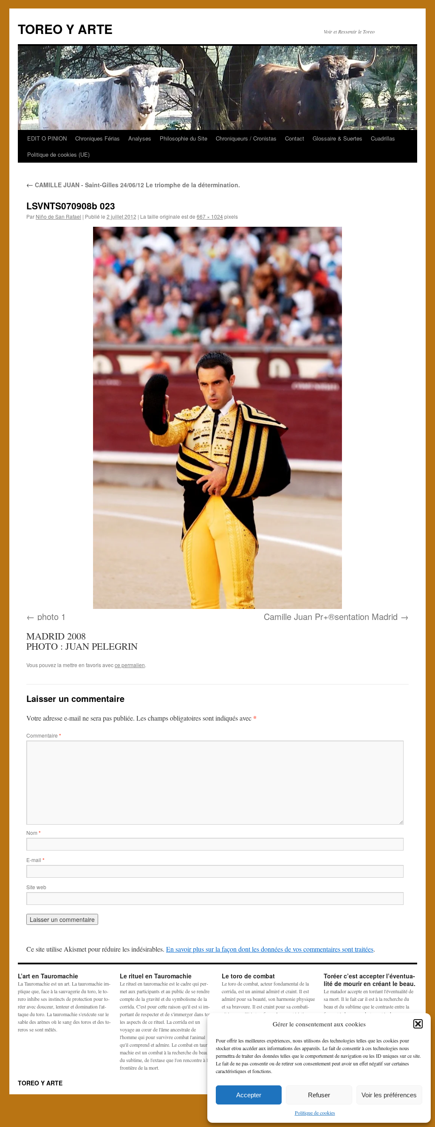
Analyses (139, 138)
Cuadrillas (383, 138)
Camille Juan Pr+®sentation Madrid (331, 616)
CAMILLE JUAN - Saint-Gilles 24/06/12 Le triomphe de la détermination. (133, 184)
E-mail (35, 859)
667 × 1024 (210, 216)
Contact (294, 138)
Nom (33, 832)
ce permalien (130, 664)
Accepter (248, 1095)
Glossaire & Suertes (337, 138)
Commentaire (43, 735)
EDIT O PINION (47, 138)
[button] (418, 1024)
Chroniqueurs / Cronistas (246, 138)
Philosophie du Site (183, 138)
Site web (36, 886)
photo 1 (51, 616)
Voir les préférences (389, 1095)
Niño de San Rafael (58, 216)
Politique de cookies (315, 1112)
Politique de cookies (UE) (58, 154)
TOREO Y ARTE (65, 29)
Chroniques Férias (97, 138)
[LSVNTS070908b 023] (217, 418)
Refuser (319, 1095)
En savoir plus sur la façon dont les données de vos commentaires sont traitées (269, 948)
